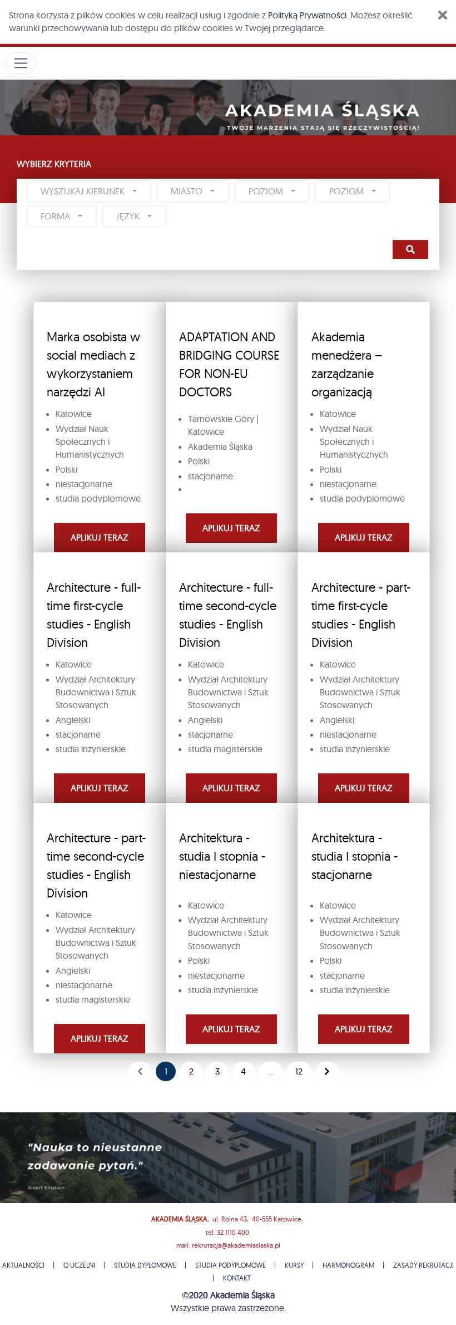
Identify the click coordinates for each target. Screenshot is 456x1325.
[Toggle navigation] (21, 63)
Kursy (294, 1265)
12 (299, 1071)
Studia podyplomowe (230, 1265)
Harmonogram (348, 1265)
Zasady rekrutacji (423, 1265)
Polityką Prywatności (307, 15)
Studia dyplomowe (145, 1265)
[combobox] (89, 191)
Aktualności (23, 1265)
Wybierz (410, 249)
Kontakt (237, 1278)
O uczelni (79, 1265)
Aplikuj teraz (99, 537)
